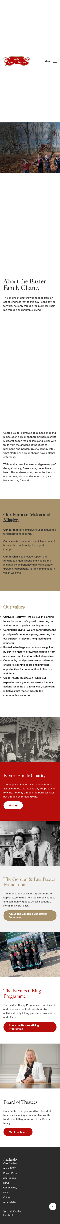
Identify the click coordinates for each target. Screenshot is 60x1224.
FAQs (6, 1192)
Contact (7, 1197)
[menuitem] (10, 1163)
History (13, 805)
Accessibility (9, 1202)
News (6, 1183)
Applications (9, 1178)
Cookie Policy (10, 1187)
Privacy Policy (10, 1173)
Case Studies (10, 1163)
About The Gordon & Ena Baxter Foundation (28, 915)
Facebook (8, 1215)
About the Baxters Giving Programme (24, 1027)
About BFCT (9, 1168)
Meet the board (18, 1132)
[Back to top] (53, 1207)
